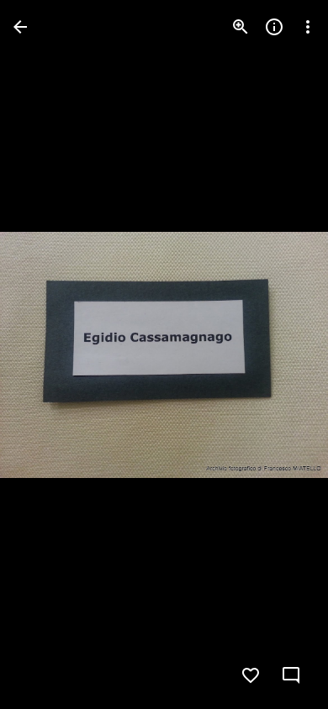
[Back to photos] (20, 27)
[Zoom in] (240, 27)
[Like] (251, 675)
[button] (47, 354)
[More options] (308, 27)
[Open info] (274, 27)
